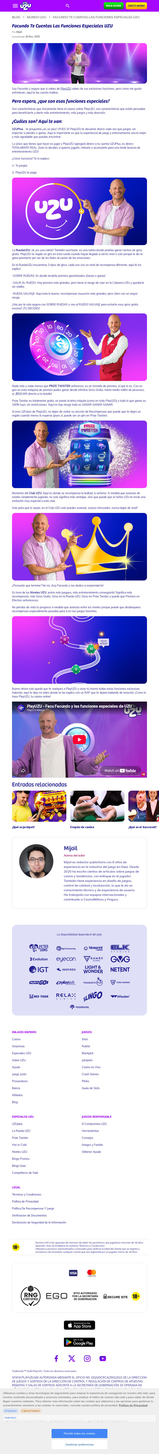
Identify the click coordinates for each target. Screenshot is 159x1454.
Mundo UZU (36, 17)
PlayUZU (65, 88)
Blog (16, 17)
